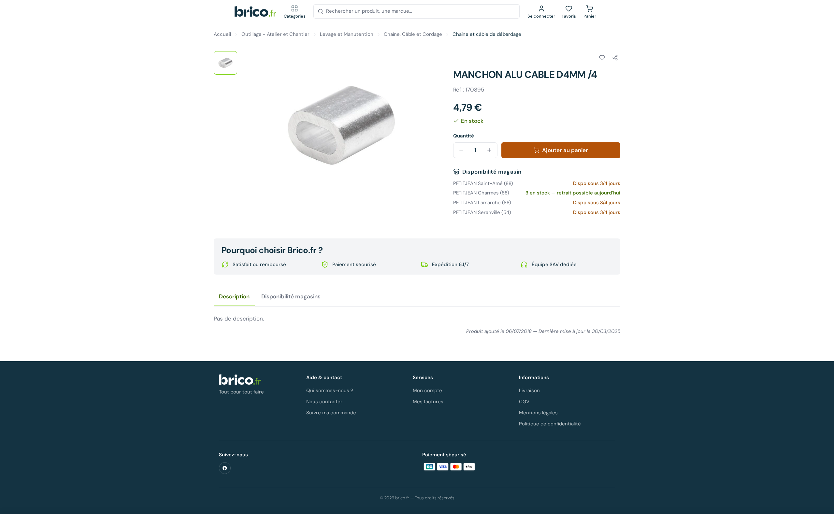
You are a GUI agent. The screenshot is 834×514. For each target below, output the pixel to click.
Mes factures (428, 401)
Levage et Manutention (346, 34)
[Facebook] (225, 468)
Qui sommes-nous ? (329, 390)
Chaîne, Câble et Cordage (413, 34)
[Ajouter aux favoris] (602, 57)
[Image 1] (225, 63)
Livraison (529, 390)
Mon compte (427, 390)
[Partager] (615, 57)
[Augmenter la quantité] (489, 150)
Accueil (222, 34)
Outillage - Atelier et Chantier (275, 34)
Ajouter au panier (565, 150)
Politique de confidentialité (550, 424)
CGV (524, 401)
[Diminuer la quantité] (461, 150)
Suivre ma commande (331, 412)
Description (234, 296)
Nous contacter (324, 401)
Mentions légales (538, 412)
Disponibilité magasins (291, 296)
